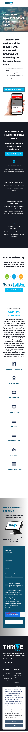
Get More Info (14, 154)
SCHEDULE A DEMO (14, 89)
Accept (14, 721)
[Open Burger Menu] (24, 3)
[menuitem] (6, 673)
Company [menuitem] (17, 670)
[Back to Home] (9, 3)
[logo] (13, 647)
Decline (14, 725)
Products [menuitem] (6, 670)
